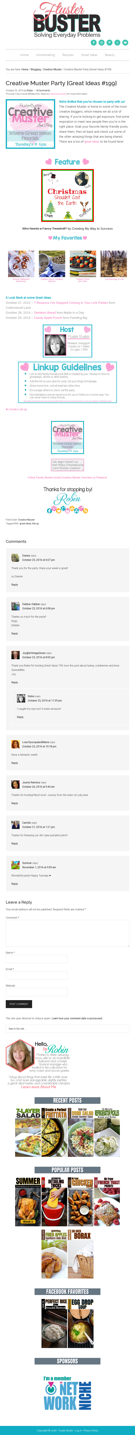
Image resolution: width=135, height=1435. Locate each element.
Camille (26, 822)
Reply (14, 584)
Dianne (26, 555)
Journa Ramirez (31, 782)
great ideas (91, 141)
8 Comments (43, 90)
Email (10, 969)
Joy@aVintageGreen (34, 653)
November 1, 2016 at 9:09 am (39, 867)
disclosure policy (58, 94)
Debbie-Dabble (31, 604)
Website (10, 985)
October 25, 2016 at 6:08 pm (38, 608)
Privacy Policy (90, 1430)
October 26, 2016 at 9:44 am (38, 786)
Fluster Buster (67, 20)
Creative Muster (26, 519)
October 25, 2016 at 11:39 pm (45, 700)
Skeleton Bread (45, 312)
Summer (27, 863)
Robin (31, 696)
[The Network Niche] (67, 1417)
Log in (78, 1430)
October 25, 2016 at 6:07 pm (38, 559)
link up (35, 523)
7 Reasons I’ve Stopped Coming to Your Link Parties (71, 302)
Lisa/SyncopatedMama (35, 742)
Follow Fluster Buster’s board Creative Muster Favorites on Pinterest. (67, 477)
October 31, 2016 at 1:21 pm (38, 827)
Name (10, 952)
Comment (12, 917)
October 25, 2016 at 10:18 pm (39, 746)
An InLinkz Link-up (16, 409)
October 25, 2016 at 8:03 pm (38, 657)
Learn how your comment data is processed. (77, 1018)
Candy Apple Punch (48, 317)
